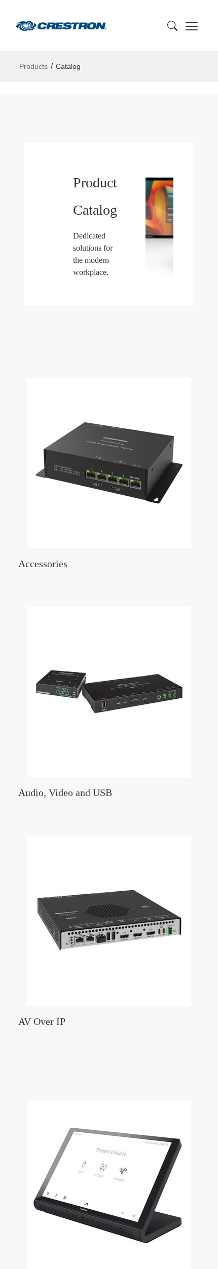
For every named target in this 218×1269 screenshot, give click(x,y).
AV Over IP (41, 1021)
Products (33, 66)
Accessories (42, 563)
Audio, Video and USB (65, 792)
